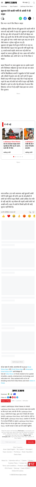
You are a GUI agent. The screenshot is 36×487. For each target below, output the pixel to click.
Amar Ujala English (9, 449)
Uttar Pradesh (14, 6)
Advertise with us (14, 460)
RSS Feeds (8, 468)
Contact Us (22, 463)
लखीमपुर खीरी (7, 152)
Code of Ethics (25, 468)
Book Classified (27, 452)
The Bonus (17, 452)
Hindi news (21, 430)
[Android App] (9, 394)
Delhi (13, 400)
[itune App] (11, 394)
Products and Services (25, 465)
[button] (13, 156)
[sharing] (33, 18)
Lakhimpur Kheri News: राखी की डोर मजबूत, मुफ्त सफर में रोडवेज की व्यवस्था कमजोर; (17, 414)
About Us (4, 460)
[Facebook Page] (8, 397)
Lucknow (18, 400)
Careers (24, 460)
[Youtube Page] (13, 397)
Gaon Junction (7, 452)
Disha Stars (17, 454)
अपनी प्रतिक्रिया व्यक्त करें (8, 212)
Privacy (30, 460)
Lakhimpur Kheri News (26, 6)
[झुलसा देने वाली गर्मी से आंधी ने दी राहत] (20, 18)
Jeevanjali (28, 449)
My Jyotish (20, 449)
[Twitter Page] (10, 397)
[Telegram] (17, 397)
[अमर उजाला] (11, 3)
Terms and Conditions (9, 465)
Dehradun (25, 400)
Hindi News (4, 6)
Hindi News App (17, 369)
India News (9, 374)
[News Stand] (14, 394)
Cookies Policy (13, 463)
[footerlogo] (18, 391)
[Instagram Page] (15, 397)
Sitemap (16, 468)
